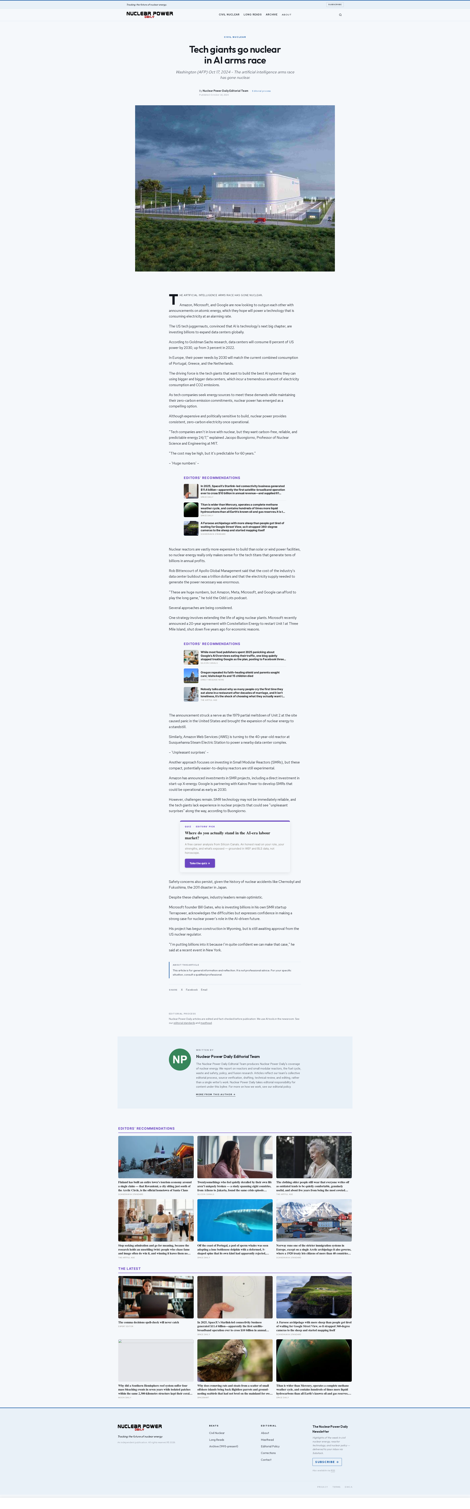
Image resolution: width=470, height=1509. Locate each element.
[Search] (340, 15)
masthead (206, 1023)
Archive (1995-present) (223, 1446)
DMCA (348, 1487)
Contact (266, 1459)
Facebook (192, 989)
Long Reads (253, 14)
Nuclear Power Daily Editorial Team (225, 90)
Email (204, 989)
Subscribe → (327, 1462)
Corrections (268, 1453)
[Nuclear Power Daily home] (149, 14)
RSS (333, 1470)
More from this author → (216, 1094)
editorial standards (184, 1023)
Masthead (267, 1439)
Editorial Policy (270, 1446)
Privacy (322, 1487)
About (287, 14)
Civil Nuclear (229, 14)
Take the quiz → (200, 863)
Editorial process (261, 90)
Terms (336, 1487)
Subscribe (335, 4)
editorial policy (282, 1087)
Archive (272, 14)
